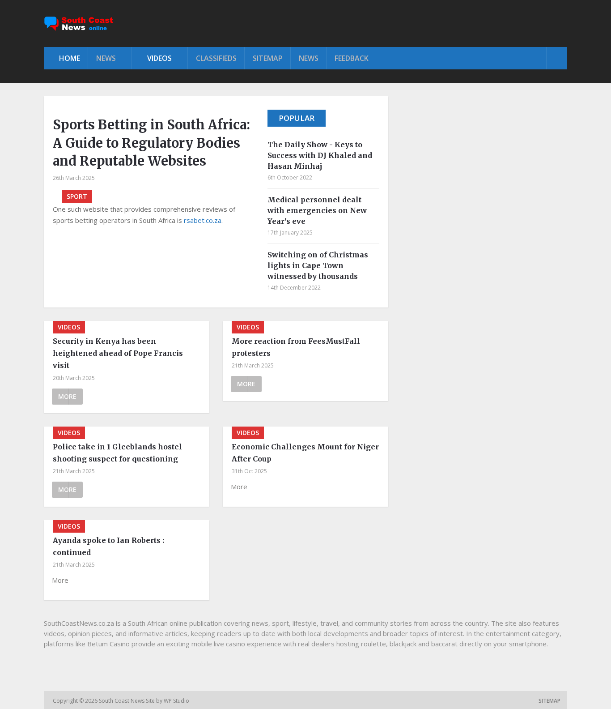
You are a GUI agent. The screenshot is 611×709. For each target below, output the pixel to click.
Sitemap (268, 58)
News (106, 58)
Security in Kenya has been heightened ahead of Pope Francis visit (118, 353)
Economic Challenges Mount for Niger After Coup (305, 452)
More (67, 396)
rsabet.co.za (202, 220)
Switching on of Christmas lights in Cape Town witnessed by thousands (317, 265)
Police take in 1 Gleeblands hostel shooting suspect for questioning (117, 452)
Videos (158, 58)
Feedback (352, 58)
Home (68, 58)
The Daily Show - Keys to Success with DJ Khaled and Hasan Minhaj (319, 155)
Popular (296, 118)
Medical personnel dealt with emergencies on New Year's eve (317, 210)
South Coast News (122, 701)
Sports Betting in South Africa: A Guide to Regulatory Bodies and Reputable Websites (151, 142)
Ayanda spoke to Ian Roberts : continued (108, 546)
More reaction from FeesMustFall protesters (296, 347)
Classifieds (216, 58)
